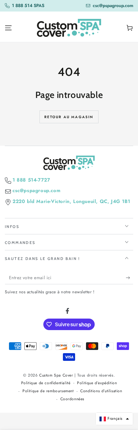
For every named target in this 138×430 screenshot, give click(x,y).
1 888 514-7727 (31, 180)
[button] (114, 419)
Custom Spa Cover (56, 375)
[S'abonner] (129, 278)
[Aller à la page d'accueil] (69, 28)
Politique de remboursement (48, 391)
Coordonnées (72, 399)
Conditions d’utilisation (101, 391)
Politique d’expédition (97, 383)
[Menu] (8, 27)
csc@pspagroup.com (36, 190)
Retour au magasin (68, 116)
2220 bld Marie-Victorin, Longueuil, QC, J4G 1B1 (71, 201)
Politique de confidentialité (46, 383)
